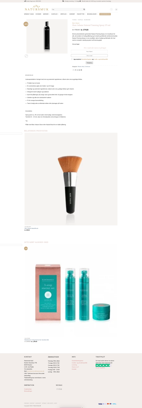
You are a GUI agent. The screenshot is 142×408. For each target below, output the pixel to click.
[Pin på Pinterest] (79, 70)
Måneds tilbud (29, 14)
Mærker (45, 14)
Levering (74, 365)
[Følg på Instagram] (59, 389)
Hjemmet (72, 14)
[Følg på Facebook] (57, 389)
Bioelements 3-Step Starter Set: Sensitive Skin (37, 340)
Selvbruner (87, 19)
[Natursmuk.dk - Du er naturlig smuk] (36, 7)
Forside (74, 19)
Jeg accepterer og (90, 59)
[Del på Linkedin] (81, 70)
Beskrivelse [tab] (29, 75)
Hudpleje (54, 14)
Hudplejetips (28, 389)
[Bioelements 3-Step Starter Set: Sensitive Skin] (71, 290)
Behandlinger (91, 14)
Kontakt (74, 369)
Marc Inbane (75, 23)
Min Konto (50, 403)
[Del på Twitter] (75, 70)
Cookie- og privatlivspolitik (101, 59)
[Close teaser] (82, 404)
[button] (71, 406)
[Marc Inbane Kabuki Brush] (71, 179)
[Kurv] (116, 9)
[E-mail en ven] (77, 70)
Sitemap (44, 403)
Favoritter (80, 14)
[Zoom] (26, 56)
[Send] (84, 9)
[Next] (30, 55)
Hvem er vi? (75, 367)
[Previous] (25, 236)
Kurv (55, 403)
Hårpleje (63, 14)
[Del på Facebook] (73, 70)
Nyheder (38, 14)
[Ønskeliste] (111, 9)
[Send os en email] (61, 389)
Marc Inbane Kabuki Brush (31, 228)
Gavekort (38, 403)
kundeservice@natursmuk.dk (35, 371)
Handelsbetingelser (87, 59)
